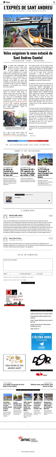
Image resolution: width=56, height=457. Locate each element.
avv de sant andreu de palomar (20, 144)
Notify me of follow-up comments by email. (19, 277)
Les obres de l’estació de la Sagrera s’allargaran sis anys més (10, 172)
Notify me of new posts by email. (15, 280)
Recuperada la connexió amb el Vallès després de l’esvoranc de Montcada (48, 405)
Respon (50, 215)
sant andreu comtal (44, 144)
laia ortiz (36, 144)
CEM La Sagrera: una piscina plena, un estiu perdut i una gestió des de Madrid (28, 406)
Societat (29, 60)
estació (31, 144)
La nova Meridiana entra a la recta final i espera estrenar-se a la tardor (17, 405)
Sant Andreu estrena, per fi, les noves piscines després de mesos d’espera (7, 406)
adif (11, 144)
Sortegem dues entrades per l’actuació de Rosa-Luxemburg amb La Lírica (40, 325)
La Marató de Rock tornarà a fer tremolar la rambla (41, 313)
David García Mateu (38, 60)
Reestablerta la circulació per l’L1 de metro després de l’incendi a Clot (38, 405)
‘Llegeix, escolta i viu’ (34, 329)
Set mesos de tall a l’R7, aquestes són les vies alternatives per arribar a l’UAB (27, 172)
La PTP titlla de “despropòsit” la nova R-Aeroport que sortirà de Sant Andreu (45, 173)
